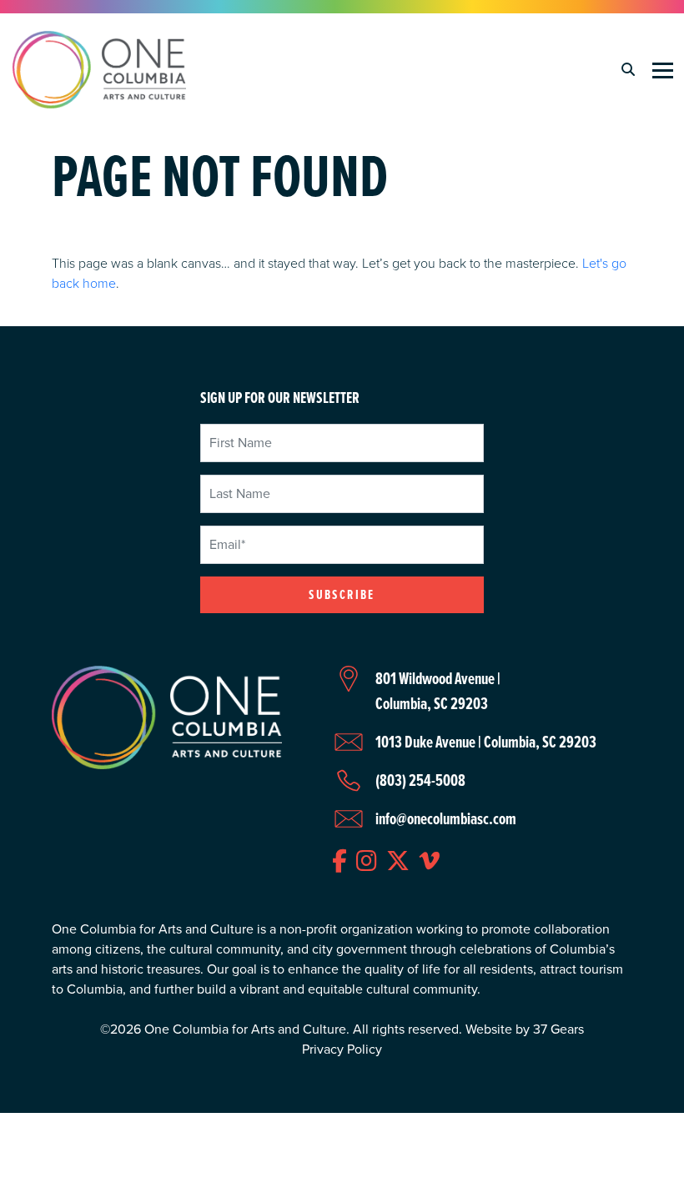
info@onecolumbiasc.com (445, 818)
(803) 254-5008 (420, 780)
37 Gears (558, 1029)
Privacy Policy (342, 1049)
